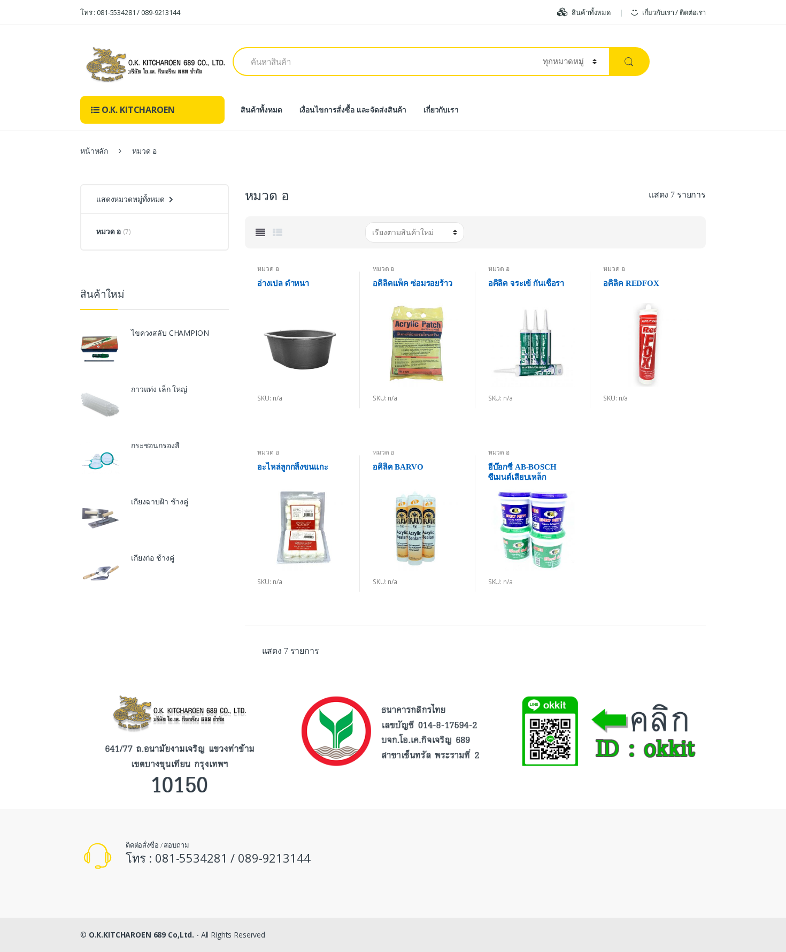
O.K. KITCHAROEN (137, 110)
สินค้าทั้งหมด (591, 12)
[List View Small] (277, 232)
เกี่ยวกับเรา (441, 109)
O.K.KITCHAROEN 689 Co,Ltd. (141, 935)
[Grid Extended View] (260, 232)
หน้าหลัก (94, 151)
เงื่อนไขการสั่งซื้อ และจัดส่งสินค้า (353, 109)
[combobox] (381, 61)
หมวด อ (268, 268)
